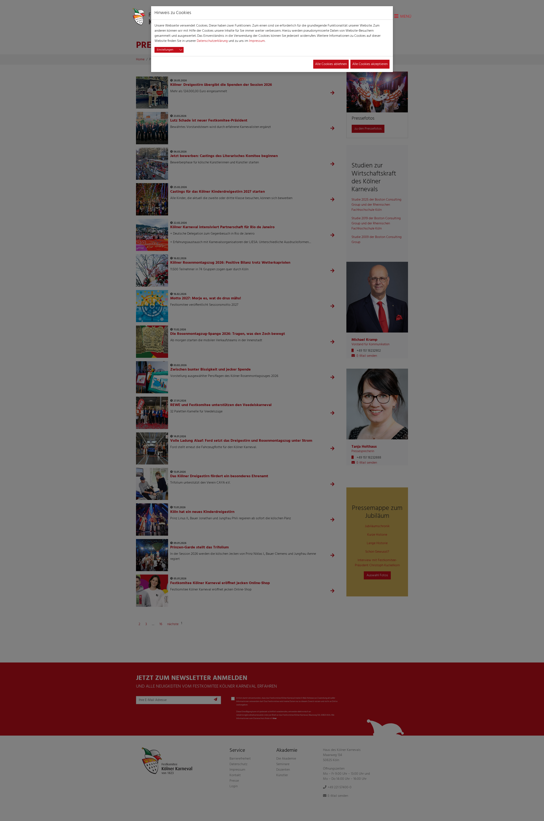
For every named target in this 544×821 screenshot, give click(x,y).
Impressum (257, 41)
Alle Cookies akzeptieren (370, 64)
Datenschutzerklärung (212, 41)
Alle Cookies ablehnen (331, 64)
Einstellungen (165, 49)
